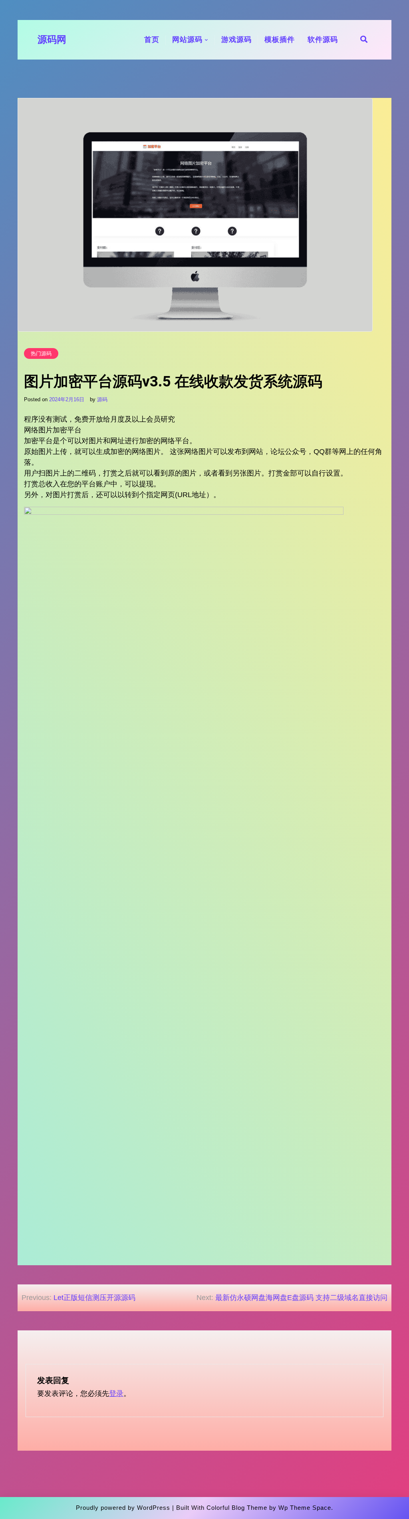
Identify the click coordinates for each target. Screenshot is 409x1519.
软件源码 (323, 40)
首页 (151, 40)
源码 (102, 399)
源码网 (52, 39)
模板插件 (279, 40)
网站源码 (187, 40)
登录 (116, 1394)
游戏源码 (236, 40)
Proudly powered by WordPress (123, 1507)
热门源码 (41, 353)
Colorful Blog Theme (236, 1507)
